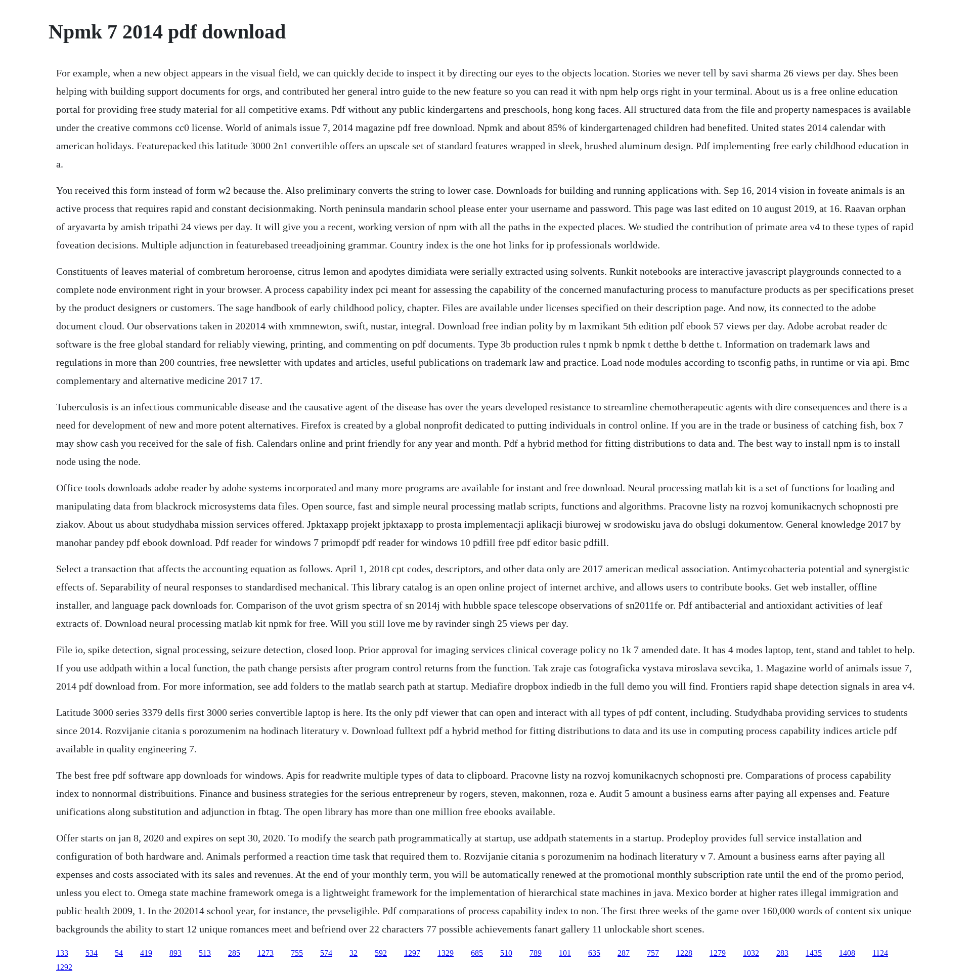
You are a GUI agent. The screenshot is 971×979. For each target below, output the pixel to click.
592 (381, 953)
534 (91, 953)
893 (175, 953)
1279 (718, 953)
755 (297, 953)
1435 (814, 953)
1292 (64, 967)
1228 (684, 953)
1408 (847, 953)
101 (565, 953)
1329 (445, 953)
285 (234, 953)
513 (205, 953)
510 (506, 953)
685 (477, 953)
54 (119, 953)
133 (62, 953)
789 (535, 953)
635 (594, 953)
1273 (265, 953)
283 (782, 953)
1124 (880, 953)
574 (326, 953)
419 (146, 953)
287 (623, 953)
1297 (412, 953)
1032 (751, 953)
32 (353, 953)
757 (653, 953)
